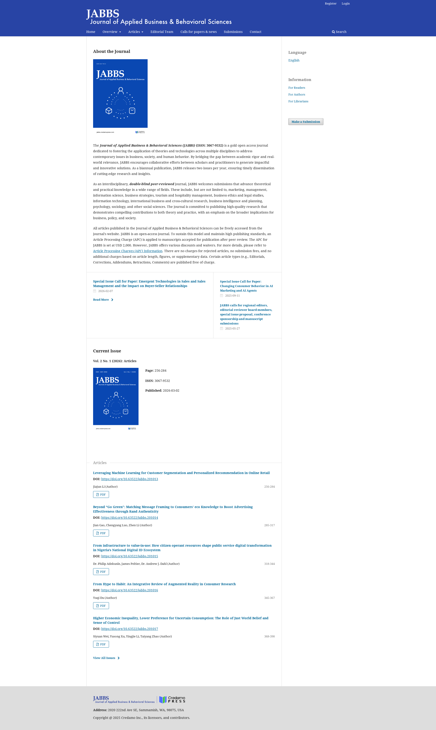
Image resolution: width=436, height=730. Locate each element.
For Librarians (298, 101)
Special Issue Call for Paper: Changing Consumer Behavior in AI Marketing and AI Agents (246, 285)
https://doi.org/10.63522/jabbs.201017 (129, 629)
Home (90, 31)
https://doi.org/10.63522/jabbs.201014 (129, 517)
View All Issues (104, 658)
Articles (134, 31)
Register (331, 3)
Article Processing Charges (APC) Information (127, 251)
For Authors (296, 94)
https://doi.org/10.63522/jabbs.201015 (129, 556)
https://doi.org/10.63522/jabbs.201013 (129, 479)
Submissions (233, 31)
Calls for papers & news (199, 31)
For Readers (296, 88)
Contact (255, 31)
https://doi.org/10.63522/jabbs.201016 (129, 590)
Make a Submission (306, 122)
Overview (110, 31)
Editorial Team (162, 31)
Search (341, 31)
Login (346, 3)
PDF (102, 494)
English (294, 60)
